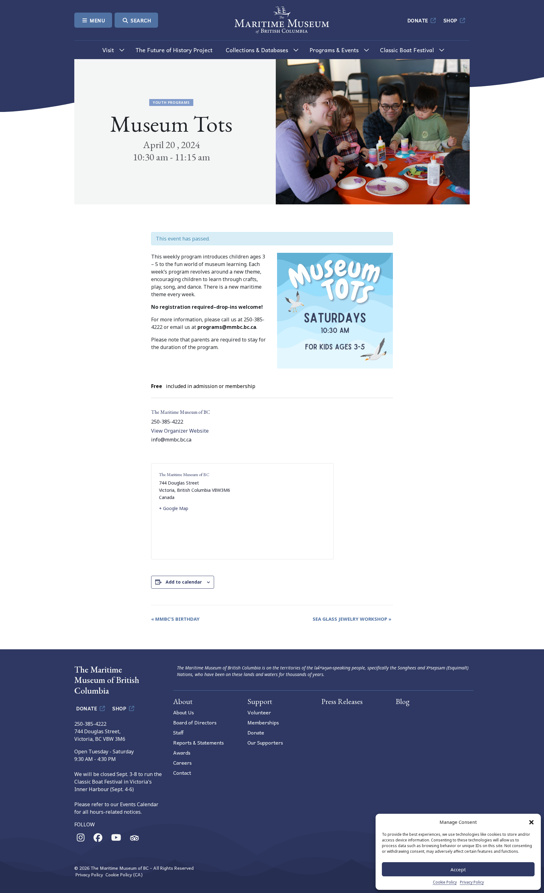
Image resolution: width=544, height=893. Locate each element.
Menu (96, 20)
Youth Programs (171, 102)
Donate (418, 20)
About (183, 701)
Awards (181, 752)
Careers (182, 762)
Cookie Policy (445, 882)
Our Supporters (265, 742)
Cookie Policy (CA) (124, 874)
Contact (182, 772)
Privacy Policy (472, 882)
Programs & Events (334, 49)
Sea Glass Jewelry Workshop (352, 619)
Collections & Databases (257, 49)
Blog (403, 701)
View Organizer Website (180, 430)
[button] (531, 822)
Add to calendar (184, 582)
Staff (178, 732)
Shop (451, 20)
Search (140, 20)
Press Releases (342, 701)
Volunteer (259, 712)
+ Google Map (173, 508)
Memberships (263, 722)
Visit (108, 49)
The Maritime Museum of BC (180, 412)
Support (259, 701)
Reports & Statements (198, 742)
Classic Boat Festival (407, 49)
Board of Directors (195, 722)
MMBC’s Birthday (175, 619)
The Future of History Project (173, 49)
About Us (183, 712)
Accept (458, 869)
